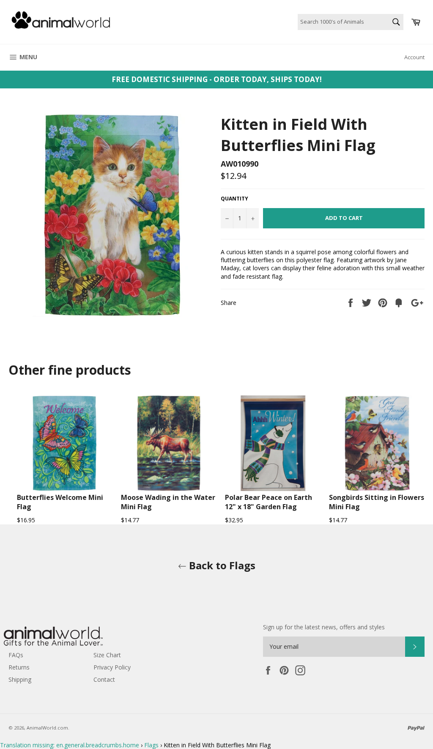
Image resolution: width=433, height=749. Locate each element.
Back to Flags (220, 565)
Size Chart (107, 655)
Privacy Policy (112, 667)
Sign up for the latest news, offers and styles (324, 627)
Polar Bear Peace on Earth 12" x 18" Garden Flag (268, 502)
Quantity (234, 198)
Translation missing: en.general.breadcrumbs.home (69, 745)
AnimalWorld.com (47, 727)
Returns (19, 667)
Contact (104, 679)
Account (414, 57)
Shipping (19, 679)
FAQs (15, 655)
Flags (151, 745)
